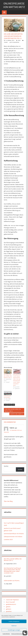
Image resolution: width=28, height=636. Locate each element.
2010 (5, 404)
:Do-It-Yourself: (10, 602)
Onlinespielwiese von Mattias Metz (14, 5)
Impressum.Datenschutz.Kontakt (18, 633)
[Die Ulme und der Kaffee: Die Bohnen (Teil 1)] (8, 371)
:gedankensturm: (11, 604)
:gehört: (8, 607)
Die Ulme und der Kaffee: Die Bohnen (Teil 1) (8, 376)
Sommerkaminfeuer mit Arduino (14, 533)
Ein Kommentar (15, 42)
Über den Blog (8, 501)
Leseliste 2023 (8, 539)
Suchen (6, 466)
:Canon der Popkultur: (12, 600)
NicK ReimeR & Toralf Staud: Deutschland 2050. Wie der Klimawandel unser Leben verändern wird (17, 380)
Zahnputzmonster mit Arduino (13, 536)
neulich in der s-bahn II (16, 414)
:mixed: (6, 42)
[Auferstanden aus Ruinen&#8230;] (8, 393)
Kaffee (9, 404)
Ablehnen (14, 625)
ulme (19, 40)
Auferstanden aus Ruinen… (7, 396)
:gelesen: (8, 609)
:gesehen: (9, 611)
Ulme (13, 404)
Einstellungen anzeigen (14, 630)
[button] (25, 633)
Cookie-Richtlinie (6, 633)
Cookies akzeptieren (14, 621)
